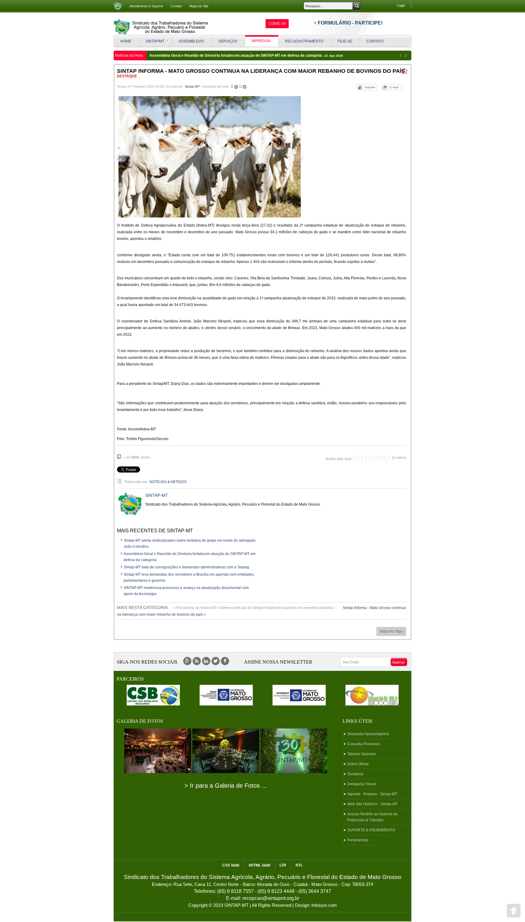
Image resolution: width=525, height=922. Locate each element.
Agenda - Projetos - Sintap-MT (372, 794)
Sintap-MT (192, 86)
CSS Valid (230, 865)
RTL (299, 865)
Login (401, 5)
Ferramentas (357, 840)
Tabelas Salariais (361, 754)
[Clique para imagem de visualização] (209, 156)
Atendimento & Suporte (146, 6)
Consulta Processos (363, 744)
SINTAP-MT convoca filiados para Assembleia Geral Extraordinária (207, 55)
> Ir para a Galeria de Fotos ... (225, 785)
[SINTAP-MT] (161, 27)
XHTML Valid (259, 865)
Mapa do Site (198, 6)
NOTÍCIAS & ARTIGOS (168, 482)
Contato (176, 6)
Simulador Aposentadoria (368, 734)
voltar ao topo (391, 631)
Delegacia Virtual (361, 784)
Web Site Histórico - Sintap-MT (372, 804)
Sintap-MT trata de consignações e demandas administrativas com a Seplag (186, 567)
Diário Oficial (358, 764)
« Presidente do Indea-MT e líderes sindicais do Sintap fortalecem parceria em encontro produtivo (254, 608)
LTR (283, 865)
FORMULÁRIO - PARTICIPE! (350, 22)
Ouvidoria (355, 774)
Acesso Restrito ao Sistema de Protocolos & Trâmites (372, 817)
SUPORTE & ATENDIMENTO (371, 830)
